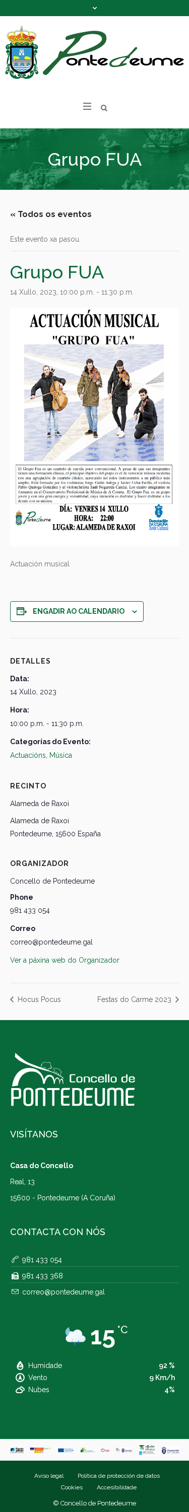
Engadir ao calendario (78, 611)
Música (60, 755)
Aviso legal (49, 1475)
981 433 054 (42, 1260)
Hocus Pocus (38, 999)
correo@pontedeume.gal (63, 1292)
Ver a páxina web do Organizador (64, 960)
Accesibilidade (117, 1487)
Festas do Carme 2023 (135, 999)
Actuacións (28, 755)
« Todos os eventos (51, 214)
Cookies (72, 1487)
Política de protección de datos (119, 1475)
